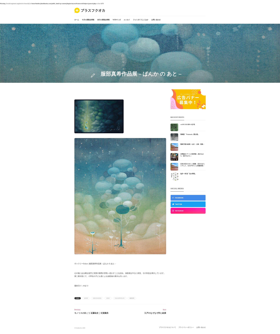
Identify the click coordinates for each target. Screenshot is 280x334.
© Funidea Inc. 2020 (79, 328)
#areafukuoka (97, 298)
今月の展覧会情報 (88, 20)
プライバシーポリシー (186, 327)
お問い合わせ (156, 20)
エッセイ (127, 20)
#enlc (108, 298)
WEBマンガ (117, 20)
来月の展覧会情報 (103, 20)
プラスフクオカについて (167, 327)
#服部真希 (131, 298)
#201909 (86, 298)
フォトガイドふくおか (140, 20)
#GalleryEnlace (119, 298)
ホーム (76, 20)
